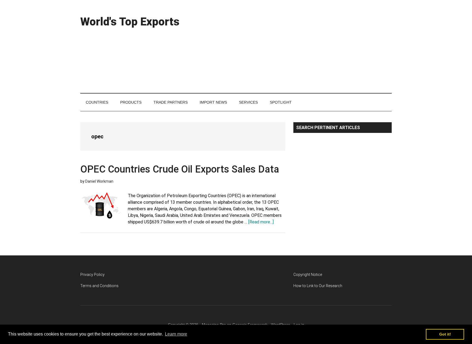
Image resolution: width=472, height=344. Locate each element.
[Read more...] (261, 222)
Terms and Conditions (99, 286)
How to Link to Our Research (317, 286)
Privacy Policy (92, 274)
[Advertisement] (292, 46)
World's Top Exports (129, 21)
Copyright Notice (307, 274)
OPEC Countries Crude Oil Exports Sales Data (179, 169)
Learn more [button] (176, 334)
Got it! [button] (445, 334)
